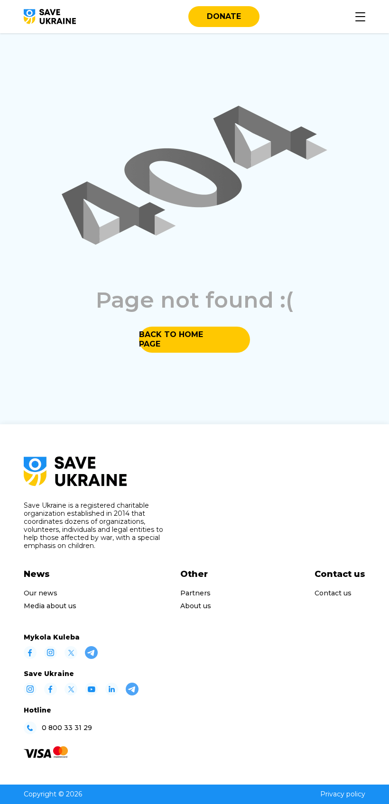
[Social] (30, 656)
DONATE (224, 16)
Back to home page (171, 339)
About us (195, 606)
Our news (40, 593)
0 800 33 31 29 (67, 728)
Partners (195, 593)
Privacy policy (342, 794)
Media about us (50, 606)
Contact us (333, 593)
